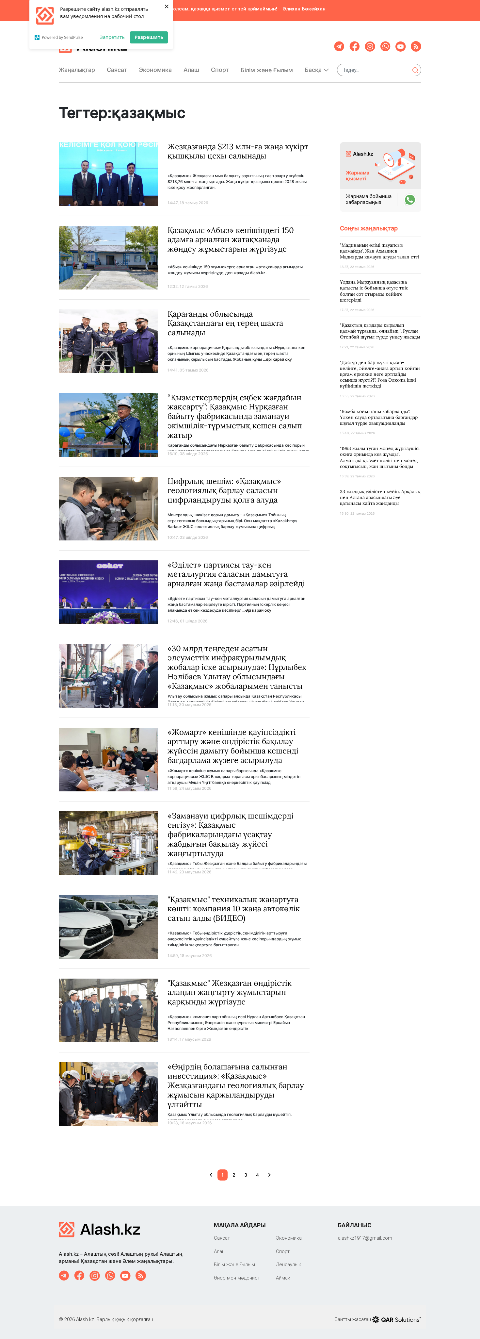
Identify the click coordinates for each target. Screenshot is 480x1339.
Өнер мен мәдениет (237, 1278)
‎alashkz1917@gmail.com (365, 1238)
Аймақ (283, 1278)
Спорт (220, 69)
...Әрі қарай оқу (277, 359)
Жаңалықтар (77, 69)
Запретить (112, 37)
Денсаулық (288, 1264)
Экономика (155, 69)
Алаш (191, 69)
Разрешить (149, 37)
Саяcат (117, 69)
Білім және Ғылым (267, 70)
